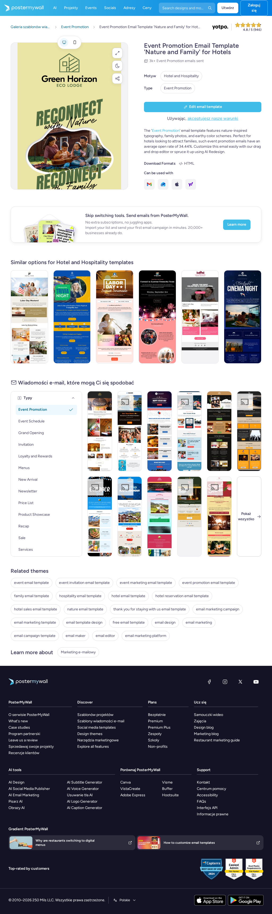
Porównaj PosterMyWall (140, 770)
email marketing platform (145, 635)
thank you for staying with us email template (149, 609)
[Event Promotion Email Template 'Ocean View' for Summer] (219, 516)
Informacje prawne (212, 814)
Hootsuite (170, 795)
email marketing (199, 622)
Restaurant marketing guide (217, 740)
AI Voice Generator (83, 788)
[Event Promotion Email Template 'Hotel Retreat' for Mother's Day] (189, 431)
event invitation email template (84, 582)
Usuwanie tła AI (80, 795)
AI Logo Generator (82, 801)
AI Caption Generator (84, 808)
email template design (84, 622)
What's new (18, 721)
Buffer (167, 788)
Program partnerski (24, 734)
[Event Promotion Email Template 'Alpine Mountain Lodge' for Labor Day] (129, 516)
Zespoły (155, 734)
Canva (125, 782)
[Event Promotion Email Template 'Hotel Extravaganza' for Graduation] (219, 431)
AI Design (16, 782)
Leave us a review (23, 740)
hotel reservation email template (182, 596)
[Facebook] (209, 681)
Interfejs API (207, 808)
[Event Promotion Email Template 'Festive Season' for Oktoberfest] (99, 516)
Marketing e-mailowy (78, 652)
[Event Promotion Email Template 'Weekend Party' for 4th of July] (159, 431)
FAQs (201, 801)
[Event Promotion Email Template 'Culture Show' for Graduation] (249, 431)
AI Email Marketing (23, 795)
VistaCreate (130, 788)
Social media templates (96, 727)
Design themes (90, 734)
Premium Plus (159, 727)
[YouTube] (256, 681)
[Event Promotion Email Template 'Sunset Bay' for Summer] (159, 516)
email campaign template (35, 635)
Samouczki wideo (208, 714)
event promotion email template (208, 582)
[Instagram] (225, 681)
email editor (105, 635)
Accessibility (207, 795)
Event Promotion (178, 88)
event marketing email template (146, 582)
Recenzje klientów (23, 753)
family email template (31, 596)
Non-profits (158, 746)
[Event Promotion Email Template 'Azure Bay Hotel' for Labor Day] (114, 317)
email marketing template (35, 622)
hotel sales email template (35, 609)
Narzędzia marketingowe (98, 740)
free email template (129, 622)
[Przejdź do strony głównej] (22, 8)
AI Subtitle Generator (84, 782)
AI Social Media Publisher (29, 788)
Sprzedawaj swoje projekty (31, 746)
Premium (155, 721)
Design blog (204, 727)
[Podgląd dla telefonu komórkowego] (74, 42)
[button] (117, 53)
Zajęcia (200, 721)
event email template (31, 582)
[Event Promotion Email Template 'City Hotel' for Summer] (242, 317)
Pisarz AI (15, 801)
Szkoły (153, 740)
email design (165, 622)
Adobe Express (132, 795)
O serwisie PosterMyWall (28, 714)
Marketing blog (206, 734)
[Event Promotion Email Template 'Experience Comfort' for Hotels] (99, 431)
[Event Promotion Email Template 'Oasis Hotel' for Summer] (129, 431)
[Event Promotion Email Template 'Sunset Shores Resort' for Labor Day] (157, 317)
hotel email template (128, 596)
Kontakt (203, 782)
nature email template (85, 609)
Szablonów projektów (95, 714)
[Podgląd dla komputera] (64, 42)
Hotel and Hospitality (181, 76)
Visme (167, 782)
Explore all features (93, 746)
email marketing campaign (217, 609)
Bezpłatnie (157, 714)
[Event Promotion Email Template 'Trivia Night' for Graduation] (72, 317)
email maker (76, 635)
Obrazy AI (16, 808)
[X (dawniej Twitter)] (240, 681)
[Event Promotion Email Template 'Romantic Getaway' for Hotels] (189, 516)
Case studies (19, 727)
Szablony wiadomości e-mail (100, 721)
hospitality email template (80, 596)
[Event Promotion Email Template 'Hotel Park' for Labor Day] (29, 317)
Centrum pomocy (211, 788)
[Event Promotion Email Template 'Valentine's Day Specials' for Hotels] (200, 317)
